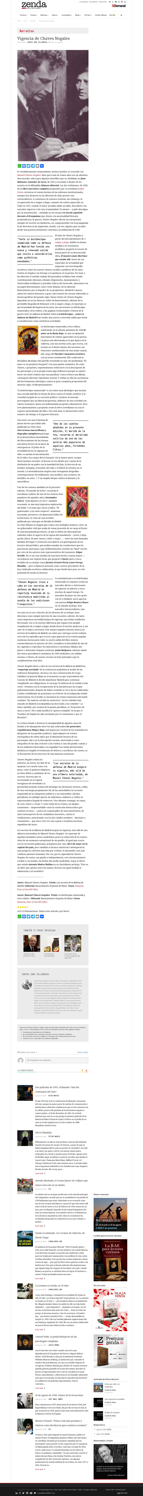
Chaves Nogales (57, 42)
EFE (49, 1189)
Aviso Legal (57, 1490)
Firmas (23, 15)
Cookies (79, 1490)
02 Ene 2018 (21, 42)
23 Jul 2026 (108, 1418)
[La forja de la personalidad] (52, 943)
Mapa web (93, 1490)
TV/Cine (87, 15)
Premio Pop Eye (120, 1490)
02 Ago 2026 (109, 1392)
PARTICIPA (103, 2)
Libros (54, 15)
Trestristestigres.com (46, 1490)
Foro (111, 15)
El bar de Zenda (110, 1390)
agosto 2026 (101, 1429)
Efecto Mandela (43, 1132)
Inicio (18, 21)
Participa (86, 1490)
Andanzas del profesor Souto (29, 955)
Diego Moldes (53, 1096)
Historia (43, 15)
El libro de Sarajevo (112, 1412)
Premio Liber (110, 1490)
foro (28, 1029)
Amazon (79, 885)
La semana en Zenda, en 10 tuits (52, 1285)
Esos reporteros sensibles (115, 1399)
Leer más (39, 1173)
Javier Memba (53, 1345)
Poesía (33, 15)
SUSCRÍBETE (93, 2)
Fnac (19, 889)
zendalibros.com (55, 1241)
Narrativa (33, 21)
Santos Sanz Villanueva (37, 42)
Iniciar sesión (82, 1052)
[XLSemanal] (119, 5)
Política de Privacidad (69, 1490)
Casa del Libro (31, 889)
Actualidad (66, 15)
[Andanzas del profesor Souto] (32, 943)
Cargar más (52, 1477)
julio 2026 (100, 1434)
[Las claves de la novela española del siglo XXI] (73, 943)
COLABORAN (83, 2)
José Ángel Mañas (55, 1399)
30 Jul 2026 (108, 1405)
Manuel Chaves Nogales (29, 175)
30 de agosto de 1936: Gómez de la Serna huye (59, 1395)
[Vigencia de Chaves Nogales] (52, 105)
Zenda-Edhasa (101, 15)
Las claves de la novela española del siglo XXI (72, 956)
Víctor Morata (54, 1136)
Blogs (77, 15)
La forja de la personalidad (49, 955)
